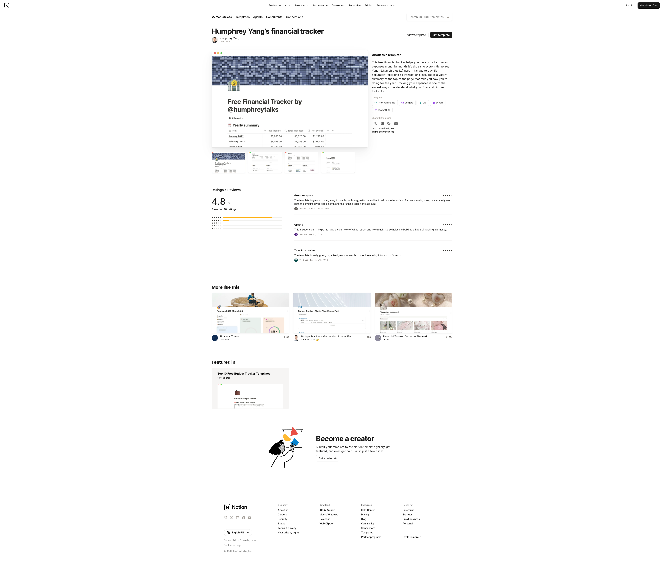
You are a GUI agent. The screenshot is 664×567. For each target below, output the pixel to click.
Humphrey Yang (229, 38)
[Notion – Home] (7, 5)
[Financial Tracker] (250, 313)
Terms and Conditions (383, 131)
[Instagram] (225, 517)
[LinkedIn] (382, 123)
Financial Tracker (230, 336)
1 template (225, 41)
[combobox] (429, 17)
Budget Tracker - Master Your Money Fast (326, 336)
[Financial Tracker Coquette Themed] (413, 313)
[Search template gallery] (448, 17)
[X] (375, 123)
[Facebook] (389, 123)
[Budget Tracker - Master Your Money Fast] (332, 313)
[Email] (396, 123)
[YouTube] (249, 517)
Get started (328, 458)
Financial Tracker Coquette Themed (405, 336)
